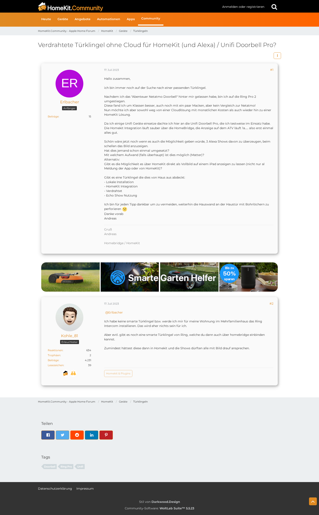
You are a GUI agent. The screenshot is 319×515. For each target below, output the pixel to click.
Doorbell (49, 466)
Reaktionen (55, 350)
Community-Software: (159, 508)
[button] (277, 55)
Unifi (80, 466)
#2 (271, 303)
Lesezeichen (56, 365)
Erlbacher (115, 312)
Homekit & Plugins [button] (118, 373)
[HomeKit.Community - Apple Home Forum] (128, 6)
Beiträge (53, 116)
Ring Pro (66, 466)
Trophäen (54, 355)
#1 (271, 70)
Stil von (159, 502)
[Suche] (274, 6)
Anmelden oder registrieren (243, 7)
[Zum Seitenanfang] (313, 501)
